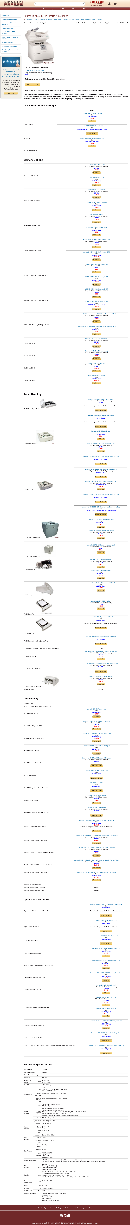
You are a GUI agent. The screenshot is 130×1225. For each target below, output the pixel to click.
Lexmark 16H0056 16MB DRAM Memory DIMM (96, 239)
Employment (62, 1208)
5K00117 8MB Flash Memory (96, 363)
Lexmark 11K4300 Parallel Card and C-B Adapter (96, 758)
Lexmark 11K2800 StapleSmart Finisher (101, 676)
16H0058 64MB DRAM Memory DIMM (96, 289)
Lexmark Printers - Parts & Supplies (58, 19)
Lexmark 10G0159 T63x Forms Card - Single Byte (106, 1033)
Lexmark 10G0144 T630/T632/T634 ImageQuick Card (106, 973)
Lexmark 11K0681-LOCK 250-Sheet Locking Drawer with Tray (101, 494)
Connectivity (5, 15)
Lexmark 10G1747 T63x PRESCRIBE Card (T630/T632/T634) (106, 1045)
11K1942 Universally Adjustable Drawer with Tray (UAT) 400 (100, 663)
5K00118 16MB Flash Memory (96, 375)
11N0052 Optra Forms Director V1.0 (105, 920)
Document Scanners (8, 28)
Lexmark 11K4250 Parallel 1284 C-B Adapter (96, 746)
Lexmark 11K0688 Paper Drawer (100, 431)
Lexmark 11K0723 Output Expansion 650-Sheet (101, 583)
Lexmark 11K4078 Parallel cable (96, 709)
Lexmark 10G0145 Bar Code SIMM (106, 985)
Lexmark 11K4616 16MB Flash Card (96, 165)
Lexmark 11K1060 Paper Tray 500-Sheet (101, 617)
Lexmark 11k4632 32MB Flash (97, 189)
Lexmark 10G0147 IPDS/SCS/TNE (106, 997)
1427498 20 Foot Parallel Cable (96, 807)
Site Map (89, 1208)
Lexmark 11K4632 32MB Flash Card (96, 202)
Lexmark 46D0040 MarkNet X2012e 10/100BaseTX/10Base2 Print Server (96, 848)
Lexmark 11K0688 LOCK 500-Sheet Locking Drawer (101, 469)
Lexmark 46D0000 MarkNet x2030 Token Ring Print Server (96, 820)
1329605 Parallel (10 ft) (96, 783)
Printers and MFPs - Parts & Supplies (10, 38)
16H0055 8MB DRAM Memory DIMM (96, 227)
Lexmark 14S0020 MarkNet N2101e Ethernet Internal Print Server (96, 872)
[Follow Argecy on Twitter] (65, 1216)
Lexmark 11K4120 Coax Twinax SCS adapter (96, 721)
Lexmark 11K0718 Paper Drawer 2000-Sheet (101, 519)
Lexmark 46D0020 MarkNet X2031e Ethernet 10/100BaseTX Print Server (96, 835)
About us (40, 1208)
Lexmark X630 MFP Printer (34, 70)
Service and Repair (7, 42)
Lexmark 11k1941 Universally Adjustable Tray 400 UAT (101, 651)
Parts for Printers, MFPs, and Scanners (10, 32)
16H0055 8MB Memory (96, 214)
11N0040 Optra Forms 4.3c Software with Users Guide (106, 904)
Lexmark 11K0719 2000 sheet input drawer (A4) (101, 545)
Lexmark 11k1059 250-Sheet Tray (101, 601)
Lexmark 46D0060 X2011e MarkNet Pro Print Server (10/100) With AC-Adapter (97, 860)
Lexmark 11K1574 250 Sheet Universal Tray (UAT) (101, 636)
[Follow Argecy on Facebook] (68, 1216)
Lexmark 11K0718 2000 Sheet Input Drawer (101, 530)
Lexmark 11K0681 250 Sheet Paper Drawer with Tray (100, 481)
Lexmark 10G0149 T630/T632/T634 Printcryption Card (106, 1021)
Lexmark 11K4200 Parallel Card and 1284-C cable (96, 733)
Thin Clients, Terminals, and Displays (9, 50)
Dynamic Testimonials (50, 1208)
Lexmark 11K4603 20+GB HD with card (106, 936)
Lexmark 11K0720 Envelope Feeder (100, 559)
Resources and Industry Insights (76, 1208)
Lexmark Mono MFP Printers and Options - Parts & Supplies (85, 19)
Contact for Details (32, 84)
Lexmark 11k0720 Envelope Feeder (100, 570)
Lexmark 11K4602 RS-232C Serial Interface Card (106, 960)
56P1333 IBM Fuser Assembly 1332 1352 (92, 138)
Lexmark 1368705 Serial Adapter (96, 795)
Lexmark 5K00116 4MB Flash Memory (96, 351)
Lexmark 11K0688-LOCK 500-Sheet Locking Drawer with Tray (101, 456)
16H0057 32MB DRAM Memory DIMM (96, 264)
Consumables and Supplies (9, 19)
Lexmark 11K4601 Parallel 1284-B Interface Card (106, 948)
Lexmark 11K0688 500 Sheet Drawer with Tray (100, 444)
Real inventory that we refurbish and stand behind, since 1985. (65, 9)
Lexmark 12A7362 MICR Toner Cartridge (92, 126)
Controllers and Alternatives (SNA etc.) (10, 23)
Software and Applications (9, 46)
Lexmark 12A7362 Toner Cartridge (92, 113)
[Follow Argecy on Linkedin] (61, 1216)
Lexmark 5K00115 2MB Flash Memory (96, 339)
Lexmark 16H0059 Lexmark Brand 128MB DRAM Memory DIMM (97, 314)
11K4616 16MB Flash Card (96, 177)
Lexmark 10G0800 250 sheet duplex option (100, 399)
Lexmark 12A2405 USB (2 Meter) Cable (96, 770)
